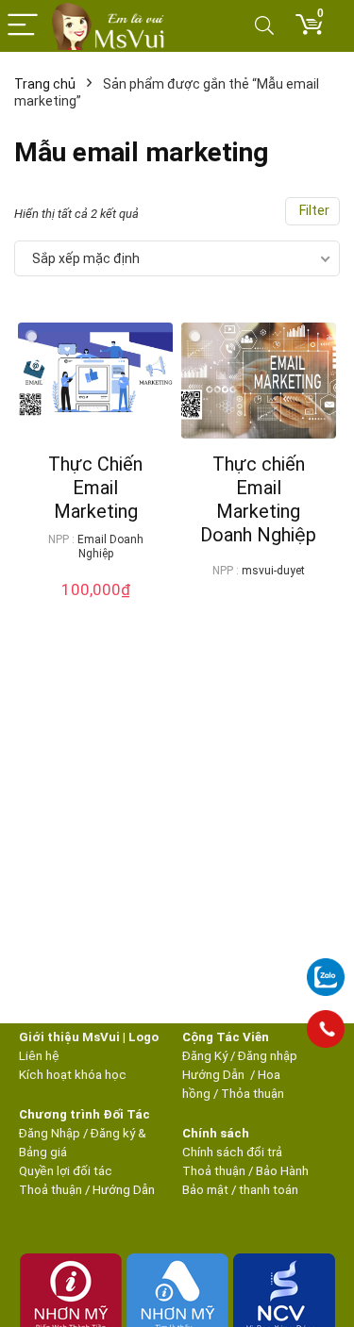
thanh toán (268, 1190)
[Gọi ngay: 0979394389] (326, 1029)
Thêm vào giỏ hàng (101, 601)
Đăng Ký (206, 1056)
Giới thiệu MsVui (69, 1037)
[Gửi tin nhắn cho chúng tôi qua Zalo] (326, 966)
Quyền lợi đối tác (65, 1171)
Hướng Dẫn (214, 1075)
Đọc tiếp (259, 606)
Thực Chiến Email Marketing (95, 488)
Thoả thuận (50, 1190)
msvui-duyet (273, 570)
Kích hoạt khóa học (72, 1075)
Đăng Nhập (49, 1133)
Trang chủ (45, 83)
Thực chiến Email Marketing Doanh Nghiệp (258, 499)
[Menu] (22, 26)
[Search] (264, 26)
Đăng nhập (267, 1056)
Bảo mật (205, 1190)
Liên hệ (39, 1056)
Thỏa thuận (251, 1093)
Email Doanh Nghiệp (110, 546)
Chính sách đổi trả (232, 1152)
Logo (143, 1037)
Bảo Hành (282, 1171)
